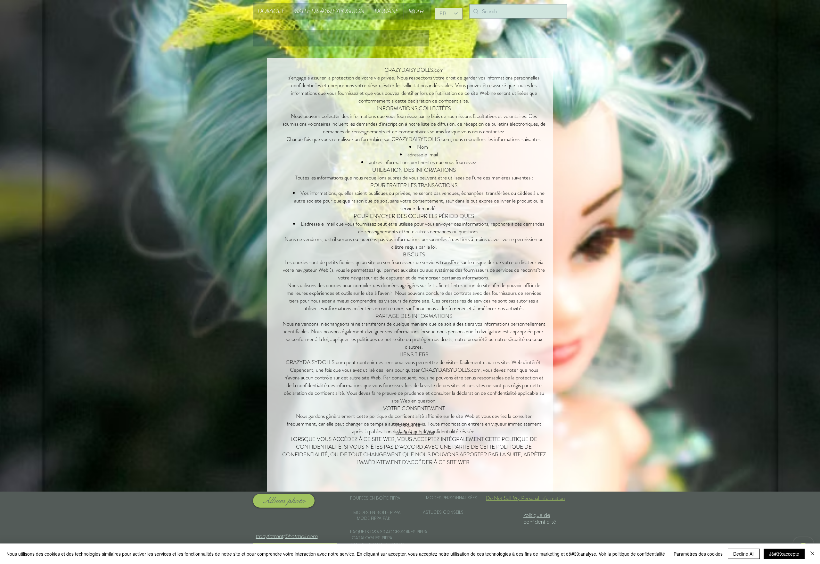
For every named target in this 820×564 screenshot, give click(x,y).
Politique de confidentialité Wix (415, 428)
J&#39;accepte (784, 554)
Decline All (743, 554)
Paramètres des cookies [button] (698, 554)
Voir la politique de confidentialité (632, 554)
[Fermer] (812, 554)
